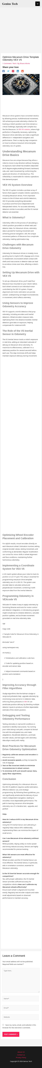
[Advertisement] (21, 31)
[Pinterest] (13, 71)
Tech (14, 63)
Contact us (21, 1055)
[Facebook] (3, 71)
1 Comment (6, 63)
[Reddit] (22, 71)
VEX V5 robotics (24, 129)
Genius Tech (10, 4)
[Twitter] (8, 71)
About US (21, 1052)
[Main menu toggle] (37, 3)
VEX (25, 702)
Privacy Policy (21, 1057)
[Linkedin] (18, 71)
